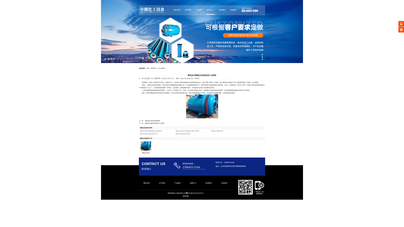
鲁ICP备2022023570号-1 (195, 193)
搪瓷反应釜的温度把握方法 (149, 134)
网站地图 (186, 196)
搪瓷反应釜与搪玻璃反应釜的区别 (151, 131)
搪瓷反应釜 (146, 153)
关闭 (196, 78)
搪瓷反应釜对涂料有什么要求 (154, 123)
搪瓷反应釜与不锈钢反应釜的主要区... (188, 131)
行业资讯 (162, 68)
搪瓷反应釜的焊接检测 (152, 121)
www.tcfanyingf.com (186, 78)
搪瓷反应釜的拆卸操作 (183, 134)
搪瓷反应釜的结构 (217, 131)
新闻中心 (154, 68)
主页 (147, 68)
